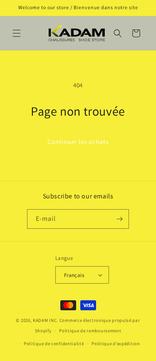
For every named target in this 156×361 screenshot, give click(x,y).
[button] (16, 33)
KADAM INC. (45, 320)
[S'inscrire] (119, 219)
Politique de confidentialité (54, 343)
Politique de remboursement (90, 331)
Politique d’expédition (116, 343)
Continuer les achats (78, 142)
